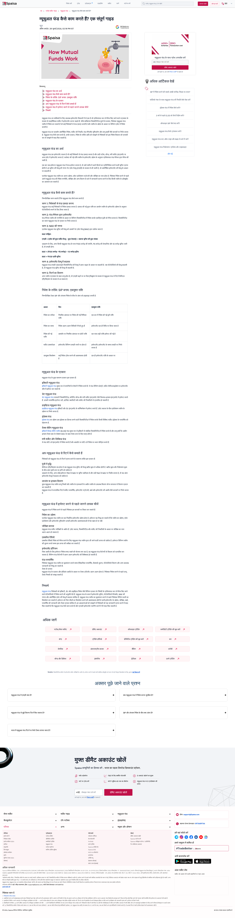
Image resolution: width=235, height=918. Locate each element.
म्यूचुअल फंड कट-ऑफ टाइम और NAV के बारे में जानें (170, 139)
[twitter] (186, 837)
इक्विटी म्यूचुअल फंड (49, 386)
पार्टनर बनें (127, 3)
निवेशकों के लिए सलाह (9, 896)
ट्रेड (78, 3)
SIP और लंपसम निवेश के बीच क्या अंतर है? (138, 712)
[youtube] (201, 837)
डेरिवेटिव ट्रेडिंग (50, 839)
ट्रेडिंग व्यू (90, 858)
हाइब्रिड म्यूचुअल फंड (49, 408)
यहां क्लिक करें (136, 672)
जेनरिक (61, 649)
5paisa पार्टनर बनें (135, 839)
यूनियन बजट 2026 (9, 858)
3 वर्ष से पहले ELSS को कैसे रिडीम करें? (170, 115)
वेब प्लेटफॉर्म (91, 839)
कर (170, 639)
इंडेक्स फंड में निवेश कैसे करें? (170, 107)
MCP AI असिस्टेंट (93, 852)
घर (41, 11)
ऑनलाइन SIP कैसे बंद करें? (170, 123)
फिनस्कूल (6, 850)
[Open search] (144, 3)
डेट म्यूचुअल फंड (48, 397)
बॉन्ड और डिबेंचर (61, 658)
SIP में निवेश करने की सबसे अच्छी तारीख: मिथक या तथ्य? (170, 92)
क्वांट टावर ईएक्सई (93, 863)
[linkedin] (196, 837)
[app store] (202, 862)
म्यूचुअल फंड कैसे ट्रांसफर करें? (170, 131)
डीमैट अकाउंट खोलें (170, 67)
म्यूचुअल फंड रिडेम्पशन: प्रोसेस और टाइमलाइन (170, 147)
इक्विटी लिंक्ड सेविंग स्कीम (51, 431)
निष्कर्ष (48, 110)
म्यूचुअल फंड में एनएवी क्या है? (21, 695)
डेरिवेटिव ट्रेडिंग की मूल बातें (134, 639)
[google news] (206, 837)
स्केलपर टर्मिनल (92, 836)
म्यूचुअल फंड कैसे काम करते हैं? (58, 94)
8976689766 (200, 823)
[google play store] (184, 862)
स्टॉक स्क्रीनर (50, 847)
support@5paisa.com (191, 814)
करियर (5, 844)
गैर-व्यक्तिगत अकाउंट (136, 844)
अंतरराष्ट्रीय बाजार (97, 649)
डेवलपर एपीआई (92, 861)
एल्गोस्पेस (90, 855)
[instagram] (181, 837)
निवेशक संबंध (7, 839)
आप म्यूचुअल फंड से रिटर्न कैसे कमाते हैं (61, 103)
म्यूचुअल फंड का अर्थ (54, 91)
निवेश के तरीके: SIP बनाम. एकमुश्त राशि (61, 97)
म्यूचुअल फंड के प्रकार (54, 100)
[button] (226, 3)
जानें (117, 3)
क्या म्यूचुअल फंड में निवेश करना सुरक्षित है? (138, 695)
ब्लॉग (5, 855)
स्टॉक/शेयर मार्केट (60, 629)
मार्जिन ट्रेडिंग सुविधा (51, 850)
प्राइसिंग (100, 3)
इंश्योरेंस (97, 658)
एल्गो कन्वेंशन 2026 (9, 841)
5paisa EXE (92, 850)
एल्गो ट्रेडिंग (170, 658)
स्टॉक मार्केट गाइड (51, 11)
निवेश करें (69, 3)
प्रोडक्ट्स (88, 3)
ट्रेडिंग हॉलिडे (97, 639)
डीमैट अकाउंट (97, 629)
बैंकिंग (134, 649)
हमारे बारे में (6, 836)
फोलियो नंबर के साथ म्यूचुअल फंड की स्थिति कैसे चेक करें (170, 100)
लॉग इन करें (215, 4)
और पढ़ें (170, 154)
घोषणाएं (5, 861)
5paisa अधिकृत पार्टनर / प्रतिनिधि (140, 841)
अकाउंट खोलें (202, 4)
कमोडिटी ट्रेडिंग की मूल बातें (170, 629)
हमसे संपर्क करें (6, 887)
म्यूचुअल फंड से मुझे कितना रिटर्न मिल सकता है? (28, 712)
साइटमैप (6, 847)
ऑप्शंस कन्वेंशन (8, 852)
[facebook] (191, 837)
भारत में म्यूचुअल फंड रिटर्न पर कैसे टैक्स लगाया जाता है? (30, 730)
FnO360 (90, 841)
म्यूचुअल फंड (64, 11)
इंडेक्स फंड (46, 419)
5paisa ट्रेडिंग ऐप (93, 847)
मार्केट (109, 3)
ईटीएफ (134, 658)
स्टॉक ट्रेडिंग (49, 836)
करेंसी (170, 649)
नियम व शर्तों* (173, 72)
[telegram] (176, 837)
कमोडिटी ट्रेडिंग (50, 841)
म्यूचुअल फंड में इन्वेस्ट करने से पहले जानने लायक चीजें (67, 107)
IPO (60, 639)
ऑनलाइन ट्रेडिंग (134, 629)
